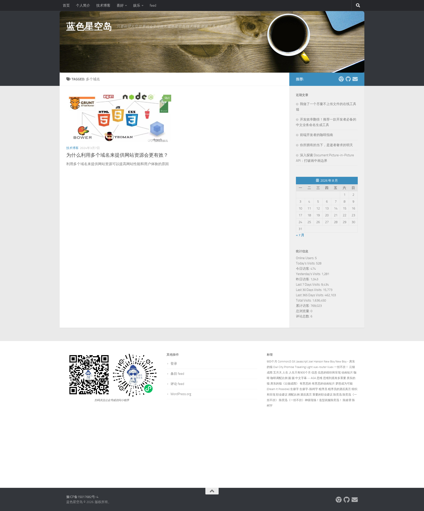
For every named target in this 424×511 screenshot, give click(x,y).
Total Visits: (304, 300)
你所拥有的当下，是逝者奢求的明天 (326, 145)
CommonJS (284, 361)
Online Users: (305, 258)
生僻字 (294, 389)
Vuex (330, 367)
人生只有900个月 (300, 372)
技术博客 (103, 5)
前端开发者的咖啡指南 (316, 135)
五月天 (277, 372)
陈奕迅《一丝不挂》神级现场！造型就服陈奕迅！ (310, 400)
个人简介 (83, 5)
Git (293, 361)
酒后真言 (306, 394)
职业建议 (282, 394)
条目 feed (177, 374)
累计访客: (303, 306)
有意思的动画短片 (323, 383)
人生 (285, 372)
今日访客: (303, 269)
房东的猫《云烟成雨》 (284, 383)
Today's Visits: (306, 263)
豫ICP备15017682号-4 (82, 497)
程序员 (323, 389)
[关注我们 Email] (355, 79)
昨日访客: (303, 279)
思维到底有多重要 (334, 378)
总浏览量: (303, 311)
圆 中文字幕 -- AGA (304, 378)
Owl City (278, 367)
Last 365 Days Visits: (310, 295)
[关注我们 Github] (348, 79)
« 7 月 (300, 235)
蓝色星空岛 (89, 26)
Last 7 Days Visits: (308, 285)
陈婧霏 (347, 400)
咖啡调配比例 (279, 378)
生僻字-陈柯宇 (308, 389)
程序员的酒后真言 (339, 389)
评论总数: (303, 316)
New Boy (329, 361)
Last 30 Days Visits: (309, 290)
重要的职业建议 (322, 394)
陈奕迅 (337, 394)
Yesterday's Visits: (309, 274)
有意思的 (305, 383)
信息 (314, 372)
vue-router (320, 367)
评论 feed (177, 384)
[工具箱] (341, 79)
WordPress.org (180, 394)
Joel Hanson (316, 361)
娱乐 (136, 5)
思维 (319, 378)
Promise (289, 367)
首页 (66, 5)
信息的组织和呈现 (329, 372)
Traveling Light (304, 367)
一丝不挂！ (341, 367)
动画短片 (347, 372)
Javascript (302, 361)
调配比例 (294, 394)
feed (153, 5)
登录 (173, 364)
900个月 (272, 361)
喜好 (120, 5)
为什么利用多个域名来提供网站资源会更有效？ (117, 155)
